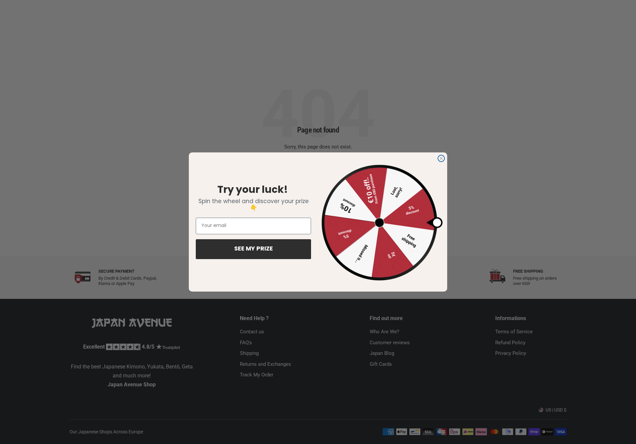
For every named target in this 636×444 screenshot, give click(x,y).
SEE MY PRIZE (253, 249)
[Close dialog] (441, 158)
